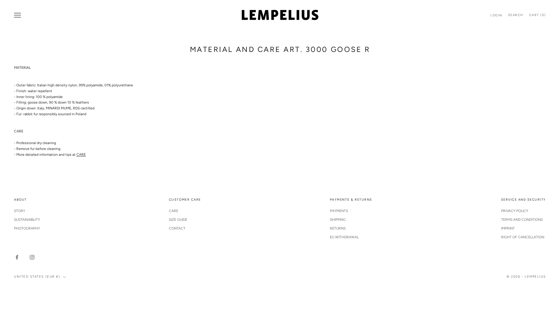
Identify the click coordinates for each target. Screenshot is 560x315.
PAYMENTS (339, 211)
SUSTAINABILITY (27, 220)
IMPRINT (508, 228)
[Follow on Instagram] (32, 257)
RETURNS (338, 228)
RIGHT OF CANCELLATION (522, 237)
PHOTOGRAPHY (27, 228)
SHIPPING (338, 220)
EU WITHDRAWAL (344, 237)
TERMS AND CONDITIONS (522, 220)
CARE (81, 155)
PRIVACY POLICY (514, 211)
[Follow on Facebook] (17, 257)
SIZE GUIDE (178, 220)
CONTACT (177, 228)
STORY (19, 211)
